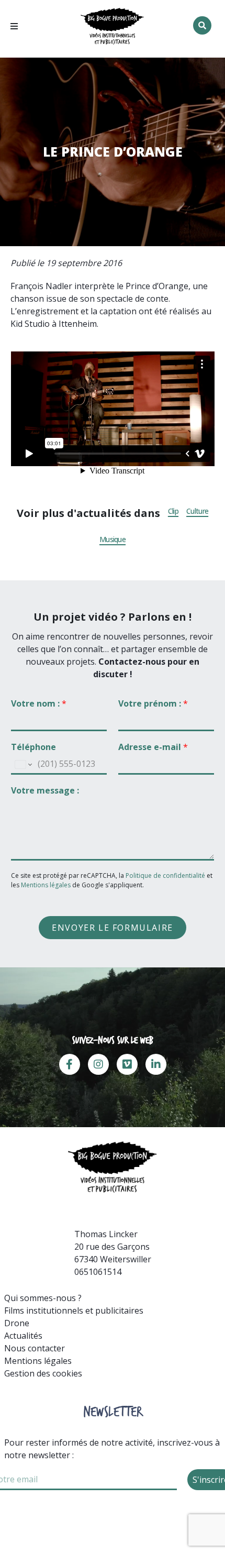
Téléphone (33, 747)
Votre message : (45, 790)
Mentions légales (46, 884)
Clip (173, 511)
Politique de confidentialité (166, 875)
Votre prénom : (153, 703)
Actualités (23, 1335)
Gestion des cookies (43, 1373)
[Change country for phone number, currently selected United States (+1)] (23, 765)
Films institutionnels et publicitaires (73, 1310)
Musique (112, 539)
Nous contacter (34, 1348)
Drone (16, 1323)
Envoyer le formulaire (112, 927)
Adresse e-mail (153, 747)
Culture (197, 511)
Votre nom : (38, 703)
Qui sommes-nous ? (43, 1298)
